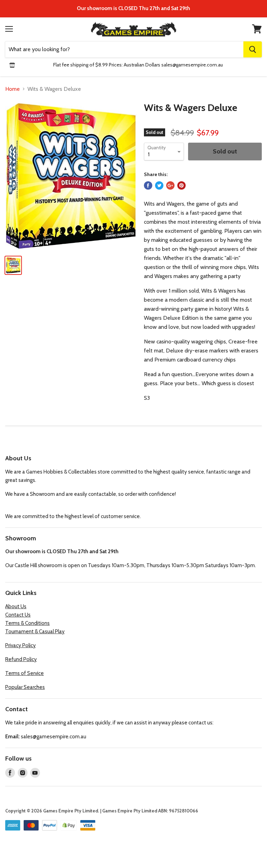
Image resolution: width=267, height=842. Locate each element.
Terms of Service (24, 673)
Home (12, 89)
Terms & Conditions (27, 623)
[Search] (252, 49)
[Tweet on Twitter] (159, 185)
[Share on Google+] (170, 185)
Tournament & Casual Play (35, 631)
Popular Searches (25, 687)
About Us (15, 606)
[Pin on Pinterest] (181, 185)
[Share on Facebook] (148, 185)
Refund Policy (21, 659)
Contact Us (18, 615)
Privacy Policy (20, 645)
